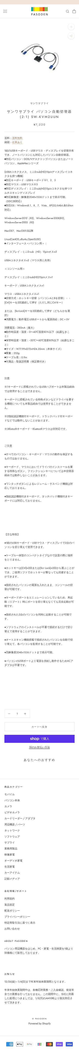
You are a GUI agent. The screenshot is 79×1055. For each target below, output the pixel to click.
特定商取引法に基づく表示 (19, 922)
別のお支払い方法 (39, 747)
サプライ (9, 842)
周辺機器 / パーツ (14, 824)
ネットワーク (12, 830)
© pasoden (39, 1018)
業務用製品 (10, 848)
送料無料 (17, 138)
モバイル (9, 794)
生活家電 (9, 866)
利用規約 (9, 898)
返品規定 (9, 904)
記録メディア (12, 878)
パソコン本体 (12, 800)
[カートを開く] (74, 11)
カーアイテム (12, 872)
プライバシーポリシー (17, 916)
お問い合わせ (12, 928)
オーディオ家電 (13, 860)
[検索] (67, 11)
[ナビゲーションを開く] (5, 11)
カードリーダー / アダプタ (19, 818)
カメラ (8, 806)
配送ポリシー (12, 910)
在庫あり (17, 142)
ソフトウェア (12, 836)
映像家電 (9, 854)
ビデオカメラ (12, 812)
